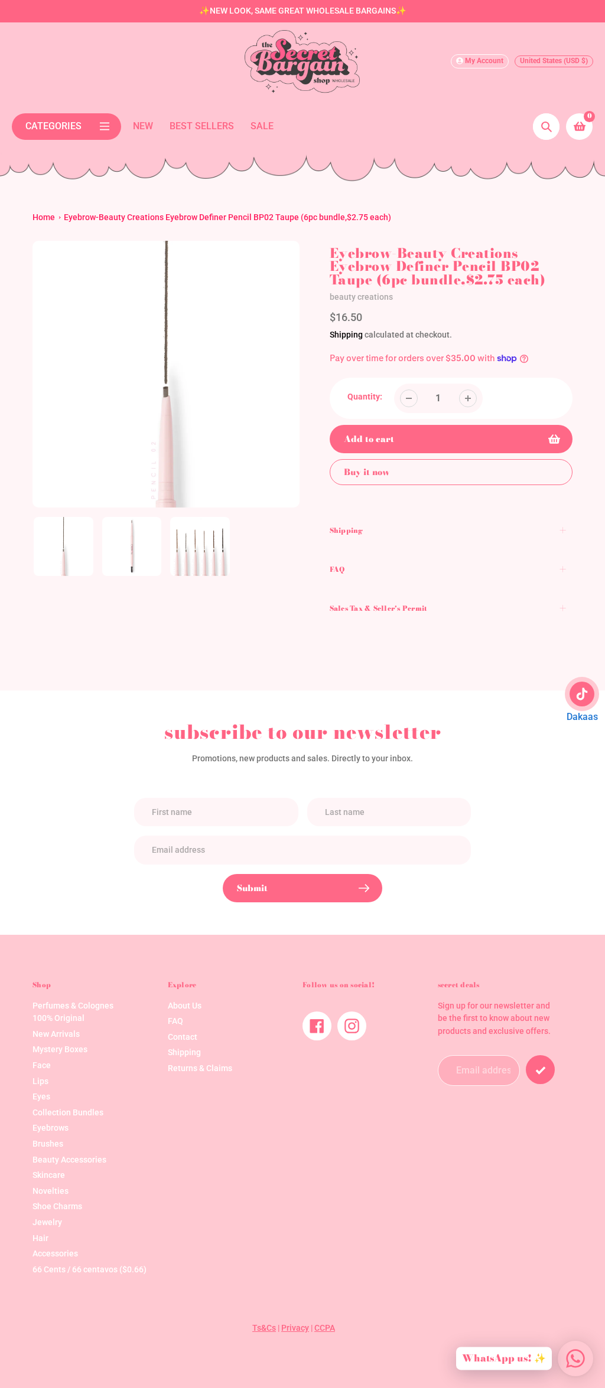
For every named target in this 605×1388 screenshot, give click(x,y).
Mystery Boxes (59, 1050)
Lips (40, 1081)
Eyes (41, 1097)
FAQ (175, 1021)
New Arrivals (56, 1034)
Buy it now (367, 472)
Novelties (50, 1191)
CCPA (324, 1328)
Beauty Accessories (69, 1160)
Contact (182, 1037)
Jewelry (47, 1222)
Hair (40, 1238)
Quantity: (364, 397)
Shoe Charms (57, 1207)
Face (41, 1065)
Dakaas (582, 716)
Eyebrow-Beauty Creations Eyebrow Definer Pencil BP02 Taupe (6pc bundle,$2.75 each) (227, 217)
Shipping (346, 334)
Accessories (55, 1254)
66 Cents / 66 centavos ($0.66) (89, 1270)
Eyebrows (50, 1128)
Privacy (295, 1328)
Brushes (47, 1144)
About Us (184, 1006)
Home (43, 217)
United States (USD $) (554, 61)
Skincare (48, 1175)
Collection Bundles (67, 1113)
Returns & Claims (200, 1068)
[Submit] (540, 1069)
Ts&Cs (264, 1328)
